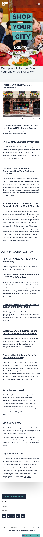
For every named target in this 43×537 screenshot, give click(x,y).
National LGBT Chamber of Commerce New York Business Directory (18, 171)
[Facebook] (4, 516)
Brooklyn (32, 443)
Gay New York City (12, 423)
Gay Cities (27, 477)
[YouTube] (23, 516)
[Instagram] (13, 516)
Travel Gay (22, 433)
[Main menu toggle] (39, 4)
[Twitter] (9, 516)
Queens (5, 445)
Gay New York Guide (13, 454)
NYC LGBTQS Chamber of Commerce (21, 142)
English (28, 535)
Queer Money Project (13, 390)
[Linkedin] (18, 516)
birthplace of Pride (9, 220)
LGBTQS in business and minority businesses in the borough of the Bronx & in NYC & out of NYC (21, 155)
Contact (4, 506)
